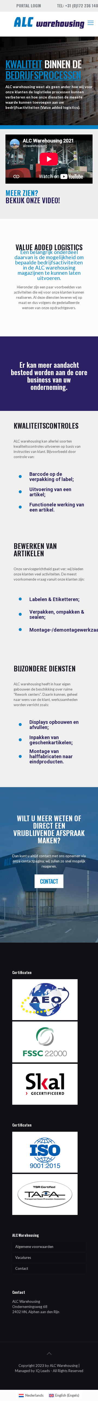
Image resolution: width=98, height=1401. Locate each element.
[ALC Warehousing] (49, 22)
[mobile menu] (90, 22)
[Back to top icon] (49, 1353)
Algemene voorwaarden (34, 1246)
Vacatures (23, 1257)
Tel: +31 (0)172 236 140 (77, 5)
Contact (21, 1268)
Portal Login (28, 5)
